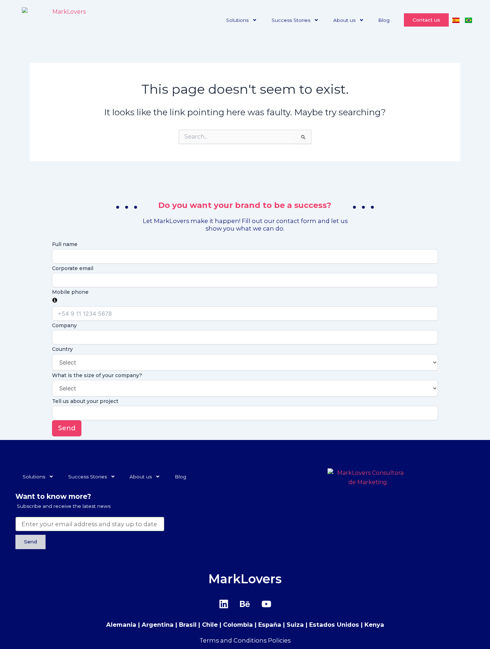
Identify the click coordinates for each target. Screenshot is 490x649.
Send (66, 428)
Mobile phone (70, 292)
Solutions (237, 20)
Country (62, 349)
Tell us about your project (85, 401)
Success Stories (291, 20)
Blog (384, 20)
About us (344, 20)
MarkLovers (245, 579)
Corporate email (72, 268)
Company (64, 325)
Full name (64, 244)
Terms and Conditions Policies (245, 640)
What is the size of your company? (97, 375)
